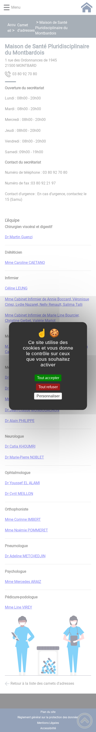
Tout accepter (48, 378)
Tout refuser (48, 387)
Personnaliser (48, 396)
